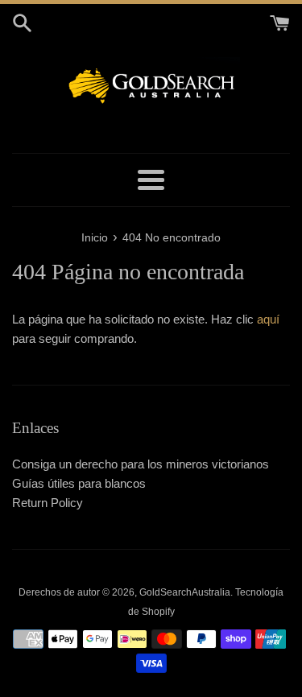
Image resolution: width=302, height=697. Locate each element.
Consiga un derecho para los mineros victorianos (140, 464)
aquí (268, 319)
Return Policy (47, 502)
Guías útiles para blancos (79, 483)
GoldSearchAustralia (184, 592)
